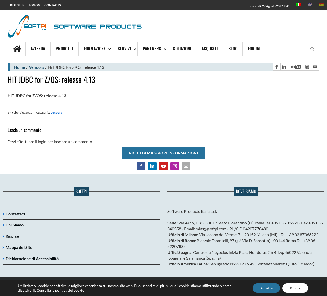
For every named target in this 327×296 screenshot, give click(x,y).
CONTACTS (52, 5)
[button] (312, 49)
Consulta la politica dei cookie (60, 290)
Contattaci (15, 213)
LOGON (34, 5)
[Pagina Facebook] (276, 67)
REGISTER (17, 5)
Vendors (36, 67)
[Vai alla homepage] (16, 49)
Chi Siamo (15, 224)
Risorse (12, 236)
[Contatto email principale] (315, 67)
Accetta (266, 288)
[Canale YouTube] (295, 67)
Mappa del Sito (19, 247)
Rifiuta (295, 288)
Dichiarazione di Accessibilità (32, 258)
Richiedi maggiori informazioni (163, 153)
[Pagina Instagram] (307, 67)
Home (19, 67)
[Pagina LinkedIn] (284, 67)
